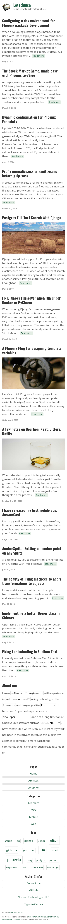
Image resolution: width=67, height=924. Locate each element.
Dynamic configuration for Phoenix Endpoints (29, 119)
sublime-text (37, 867)
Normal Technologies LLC (33, 897)
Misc (33, 810)
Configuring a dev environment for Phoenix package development (28, 23)
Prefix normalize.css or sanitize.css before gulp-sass (29, 174)
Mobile (33, 817)
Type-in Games (33, 904)
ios (33, 850)
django (28, 840)
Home (33, 773)
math (55, 850)
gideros (11, 850)
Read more (38, 55)
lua (42, 849)
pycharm (54, 860)
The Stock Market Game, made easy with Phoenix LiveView (30, 73)
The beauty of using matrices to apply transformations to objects (31, 581)
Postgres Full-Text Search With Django (31, 217)
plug (30, 860)
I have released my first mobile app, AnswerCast (29, 512)
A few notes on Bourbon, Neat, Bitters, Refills (31, 431)
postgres (40, 860)
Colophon (33, 787)
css (18, 840)
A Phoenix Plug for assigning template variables (32, 350)
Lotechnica (22, 5)
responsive (11, 867)
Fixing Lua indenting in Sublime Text (29, 651)
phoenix (14, 859)
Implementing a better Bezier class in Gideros (31, 615)
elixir (54, 840)
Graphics (33, 803)
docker (41, 840)
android (8, 840)
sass (24, 867)
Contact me (34, 883)
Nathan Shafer (16, 912)
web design (53, 867)
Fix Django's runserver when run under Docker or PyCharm (31, 300)
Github (33, 890)
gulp (25, 850)
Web (33, 824)
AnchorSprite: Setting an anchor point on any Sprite (31, 551)
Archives (33, 780)
